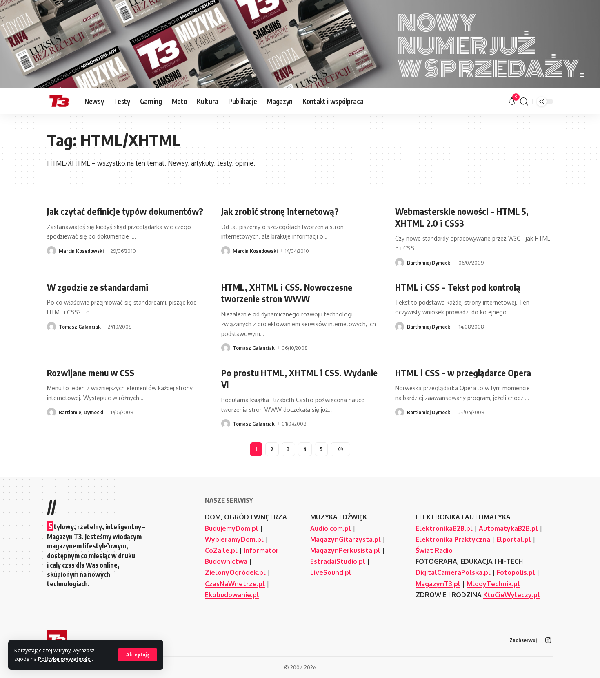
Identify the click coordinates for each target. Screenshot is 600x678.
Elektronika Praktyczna (453, 539)
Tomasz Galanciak (80, 326)
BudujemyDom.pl (231, 528)
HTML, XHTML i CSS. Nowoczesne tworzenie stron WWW (286, 293)
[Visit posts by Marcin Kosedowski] (51, 250)
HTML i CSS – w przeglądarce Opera (463, 372)
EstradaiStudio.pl (337, 561)
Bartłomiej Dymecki (429, 262)
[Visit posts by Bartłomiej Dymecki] (399, 262)
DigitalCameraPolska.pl (453, 572)
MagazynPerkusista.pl (345, 550)
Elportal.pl (513, 539)
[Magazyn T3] (59, 101)
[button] (137, 654)
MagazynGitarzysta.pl (345, 539)
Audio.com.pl (330, 528)
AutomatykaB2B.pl (508, 528)
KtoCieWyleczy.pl (511, 595)
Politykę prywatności (65, 659)
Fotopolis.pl (516, 572)
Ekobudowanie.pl (232, 595)
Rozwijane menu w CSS (90, 372)
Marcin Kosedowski (81, 250)
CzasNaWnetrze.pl (235, 584)
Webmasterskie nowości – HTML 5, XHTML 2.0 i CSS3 (462, 217)
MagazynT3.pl (438, 584)
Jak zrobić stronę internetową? (280, 211)
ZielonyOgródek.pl (235, 572)
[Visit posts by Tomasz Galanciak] (51, 326)
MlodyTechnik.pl (493, 584)
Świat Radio (434, 550)
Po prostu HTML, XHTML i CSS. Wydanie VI (299, 378)
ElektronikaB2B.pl (444, 528)
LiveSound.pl (330, 572)
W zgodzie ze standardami (97, 287)
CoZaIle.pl (221, 550)
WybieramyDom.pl (234, 539)
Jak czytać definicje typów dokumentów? (125, 211)
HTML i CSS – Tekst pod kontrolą (457, 287)
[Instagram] (548, 640)
